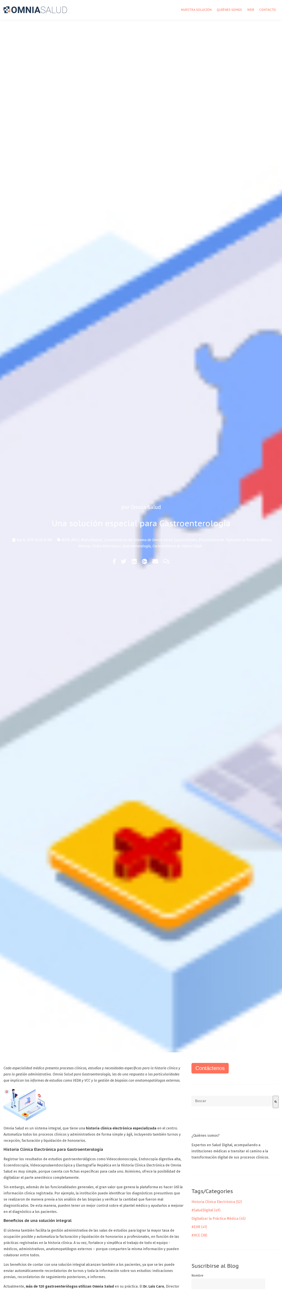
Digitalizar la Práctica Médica (248, 540)
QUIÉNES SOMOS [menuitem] (229, 10)
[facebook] (114, 561)
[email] (155, 561)
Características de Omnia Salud (177, 546)
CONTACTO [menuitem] (267, 10)
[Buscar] (275, 1102)
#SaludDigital (91, 540)
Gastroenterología (136, 546)
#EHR (65, 540)
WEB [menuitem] (250, 10)
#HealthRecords (211, 540)
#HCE (75, 540)
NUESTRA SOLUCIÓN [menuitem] (196, 10)
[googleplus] (144, 561)
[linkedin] (134, 561)
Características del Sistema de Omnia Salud (138, 540)
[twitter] (123, 561)
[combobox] (232, 1101)
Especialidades (185, 540)
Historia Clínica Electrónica (99, 546)
